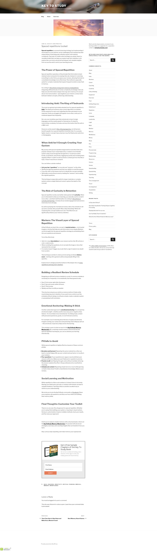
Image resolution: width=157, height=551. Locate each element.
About (48, 16)
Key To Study (54, 6)
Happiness (91, 110)
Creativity (58, 484)
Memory (46, 485)
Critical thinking (69, 484)
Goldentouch (92, 107)
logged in (52, 500)
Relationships (92, 156)
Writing (91, 193)
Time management (94, 180)
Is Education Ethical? (94, 202)
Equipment (92, 94)
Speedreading (92, 168)
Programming (92, 153)
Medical (78, 484)
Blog (42, 16)
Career (90, 82)
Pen (90, 143)
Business (91, 79)
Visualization (92, 190)
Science (91, 162)
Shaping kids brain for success (97, 210)
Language (91, 116)
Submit (50, 473)
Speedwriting (92, 171)
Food (90, 101)
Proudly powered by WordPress (49, 544)
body (90, 76)
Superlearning (92, 174)
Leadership (92, 119)
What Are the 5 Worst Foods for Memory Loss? (101, 216)
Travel (90, 183)
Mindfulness (54, 485)
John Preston (57, 43)
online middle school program (98, 245)
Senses (91, 165)
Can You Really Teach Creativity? (97, 213)
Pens (90, 147)
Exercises (56, 16)
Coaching (51, 484)
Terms (90, 223)
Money (90, 137)
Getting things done (94, 104)
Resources (91, 159)
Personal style (92, 150)
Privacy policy (92, 226)
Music (90, 140)
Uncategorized (93, 186)
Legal (90, 122)
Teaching (91, 177)
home (90, 113)
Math (90, 125)
